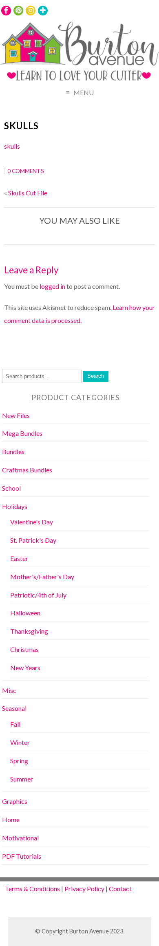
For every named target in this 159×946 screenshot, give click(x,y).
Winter (20, 742)
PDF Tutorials (21, 856)
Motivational (20, 838)
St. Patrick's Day (33, 540)
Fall (15, 724)
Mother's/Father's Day (42, 576)
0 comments (25, 171)
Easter (19, 558)
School (11, 488)
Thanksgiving (29, 631)
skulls (21, 125)
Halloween (25, 613)
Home (11, 819)
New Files (16, 415)
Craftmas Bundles (27, 470)
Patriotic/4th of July (38, 595)
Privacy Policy (84, 888)
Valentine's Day (31, 522)
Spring (19, 760)
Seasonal (14, 708)
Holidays (14, 506)
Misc (9, 690)
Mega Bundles (22, 433)
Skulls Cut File (27, 193)
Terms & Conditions (32, 888)
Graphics (14, 801)
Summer (21, 779)
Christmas (24, 649)
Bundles (13, 451)
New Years (25, 667)
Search (95, 376)
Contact (120, 888)
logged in (52, 286)
